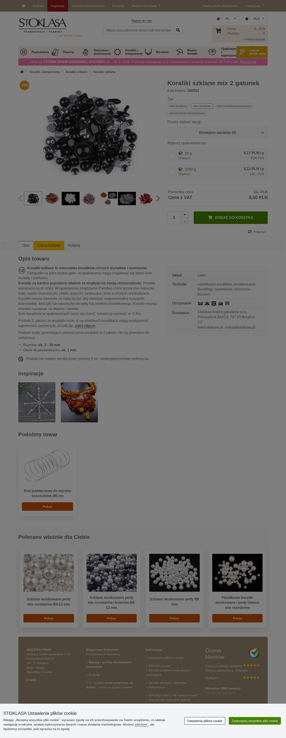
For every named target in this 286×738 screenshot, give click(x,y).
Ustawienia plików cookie (204, 721)
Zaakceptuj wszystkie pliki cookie (255, 721)
